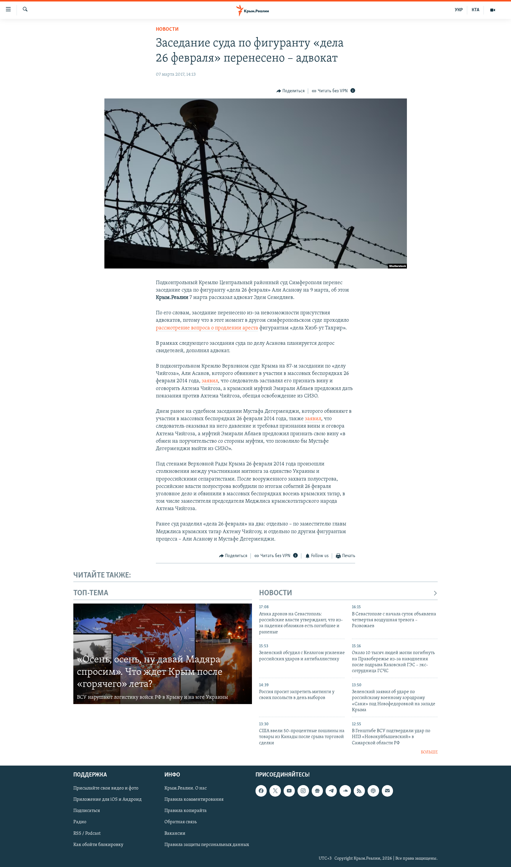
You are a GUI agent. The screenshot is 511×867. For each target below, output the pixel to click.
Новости (167, 29)
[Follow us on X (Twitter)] (275, 791)
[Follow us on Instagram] (303, 791)
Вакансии (174, 833)
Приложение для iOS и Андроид (107, 800)
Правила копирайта (185, 811)
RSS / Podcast (87, 833)
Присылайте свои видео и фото (105, 788)
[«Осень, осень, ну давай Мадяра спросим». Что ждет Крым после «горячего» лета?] (162, 654)
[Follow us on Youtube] (289, 791)
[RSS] (359, 791)
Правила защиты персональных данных (206, 844)
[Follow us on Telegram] (331, 791)
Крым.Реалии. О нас (185, 788)
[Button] (290, 91)
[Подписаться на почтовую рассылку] (387, 791)
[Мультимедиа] (493, 10)
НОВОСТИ (275, 593)
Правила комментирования (194, 800)
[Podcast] (373, 791)
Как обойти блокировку (98, 844)
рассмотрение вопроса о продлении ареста (207, 328)
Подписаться (86, 811)
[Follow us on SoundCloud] (345, 791)
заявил (210, 381)
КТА (475, 10)
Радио (79, 822)
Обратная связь (180, 822)
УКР (459, 10)
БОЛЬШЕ (429, 752)
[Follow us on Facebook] (261, 791)
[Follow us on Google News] (317, 791)
